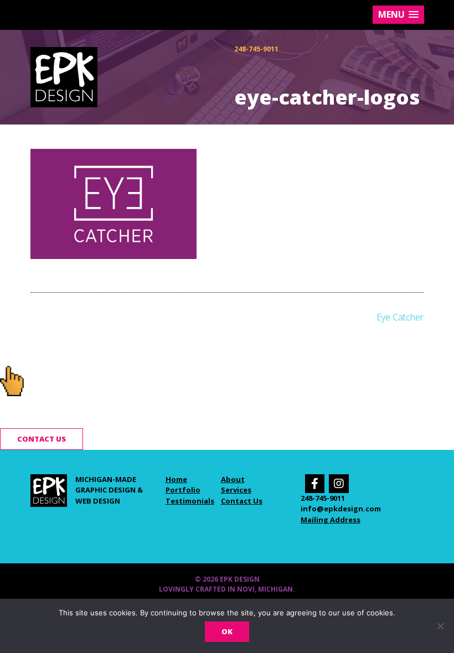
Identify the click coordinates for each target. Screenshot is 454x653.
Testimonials (190, 501)
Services (236, 490)
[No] (440, 625)
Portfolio (183, 490)
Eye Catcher (400, 317)
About (233, 479)
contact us (41, 439)
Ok (227, 631)
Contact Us (241, 501)
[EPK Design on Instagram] (339, 483)
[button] (398, 15)
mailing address (330, 520)
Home (176, 479)
